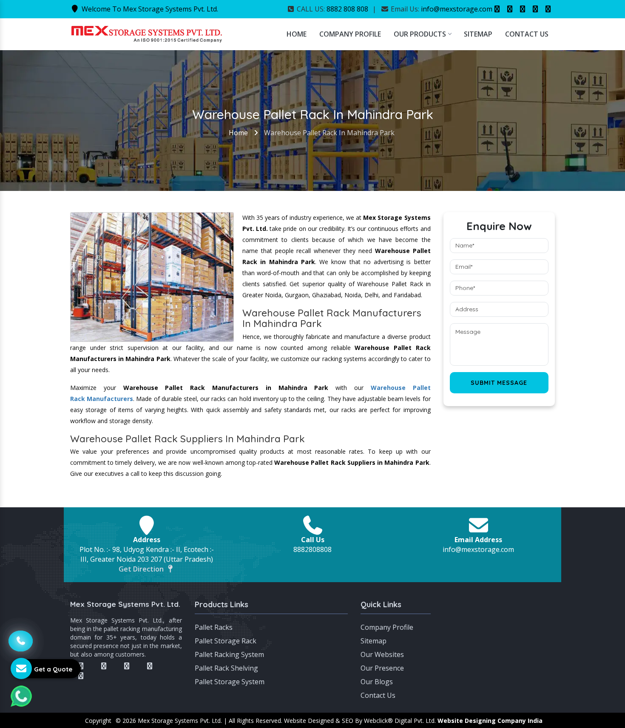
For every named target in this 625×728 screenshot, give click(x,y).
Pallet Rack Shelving (226, 668)
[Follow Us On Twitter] (510, 9)
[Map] (499, 631)
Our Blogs (377, 681)
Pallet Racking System (229, 654)
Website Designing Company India (490, 721)
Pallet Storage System (229, 681)
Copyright (98, 721)
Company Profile (350, 34)
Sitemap (478, 34)
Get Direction (142, 569)
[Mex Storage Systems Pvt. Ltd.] (146, 33)
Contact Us (526, 34)
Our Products (420, 34)
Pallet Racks (214, 627)
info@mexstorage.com (456, 9)
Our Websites (382, 654)
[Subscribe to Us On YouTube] (548, 9)
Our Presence (382, 668)
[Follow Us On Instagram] (522, 9)
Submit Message (499, 383)
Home (297, 34)
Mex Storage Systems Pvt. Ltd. (125, 604)
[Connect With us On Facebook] (497, 9)
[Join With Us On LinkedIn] (535, 9)
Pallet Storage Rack (225, 641)
